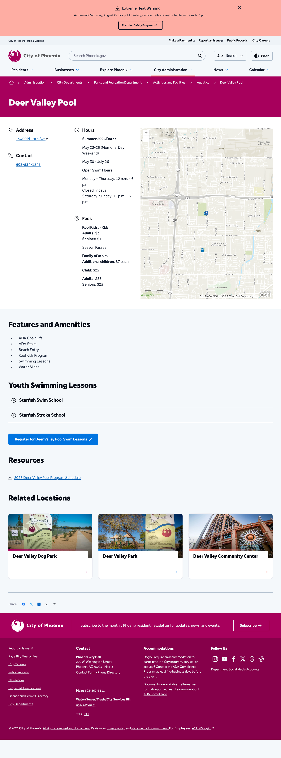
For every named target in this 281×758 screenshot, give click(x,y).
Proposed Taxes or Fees (24, 688)
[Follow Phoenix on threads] (252, 659)
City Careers (17, 664)
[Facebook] (24, 604)
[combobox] (137, 56)
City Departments (20, 704)
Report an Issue (19, 648)
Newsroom (16, 680)
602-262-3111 (95, 690)
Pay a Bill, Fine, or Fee (22, 656)
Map (107, 666)
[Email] (47, 604)
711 (86, 714)
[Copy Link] (54, 604)
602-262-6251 (86, 705)
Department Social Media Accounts (235, 669)
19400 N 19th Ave (30, 139)
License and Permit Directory (28, 696)
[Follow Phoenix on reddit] (261, 659)
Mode (265, 56)
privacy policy (116, 728)
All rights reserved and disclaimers (66, 728)
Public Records (18, 672)
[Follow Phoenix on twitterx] (243, 659)
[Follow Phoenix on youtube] (224, 659)
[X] (31, 604)
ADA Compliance (155, 694)
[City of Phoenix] (34, 56)
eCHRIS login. (201, 728)
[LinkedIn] (39, 604)
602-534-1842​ (28, 165)
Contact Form (85, 672)
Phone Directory (108, 672)
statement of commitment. (150, 728)
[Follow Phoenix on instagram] (215, 659)
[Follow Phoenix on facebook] (233, 659)
